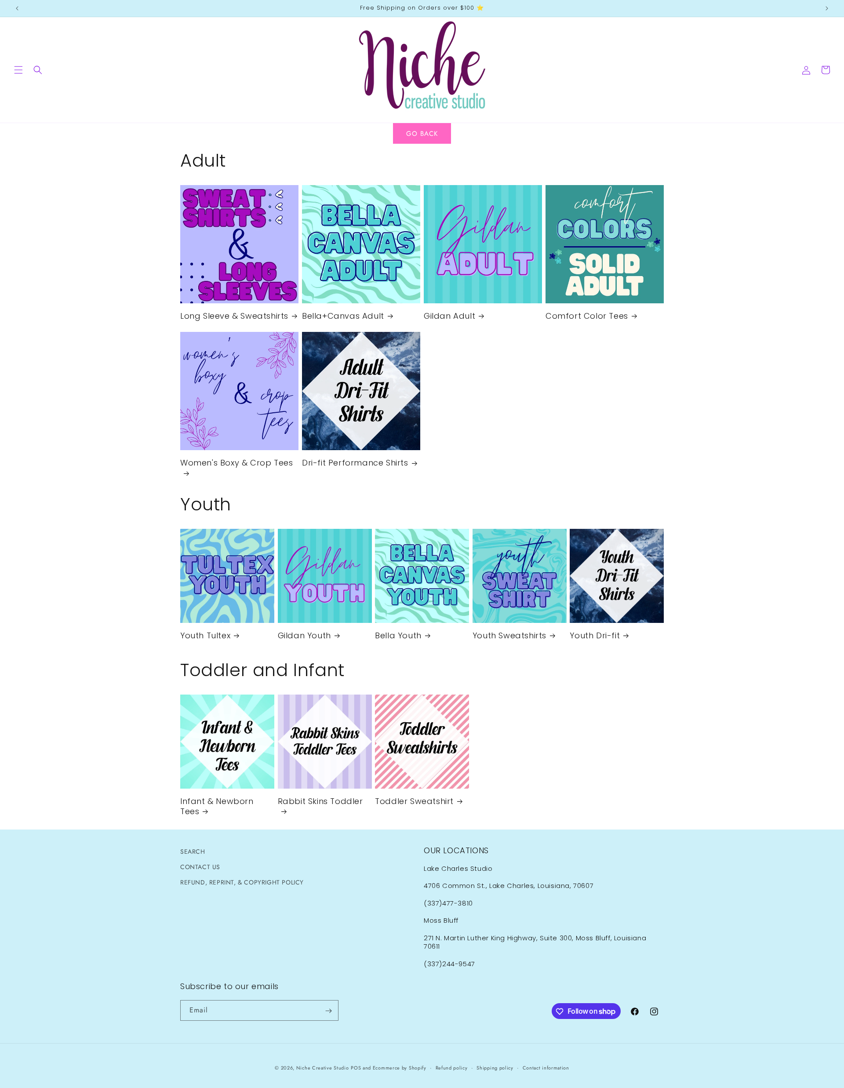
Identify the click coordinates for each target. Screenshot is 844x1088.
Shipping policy (495, 1067)
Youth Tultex (205, 635)
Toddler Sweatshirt (414, 801)
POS (356, 1067)
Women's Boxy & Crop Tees (236, 463)
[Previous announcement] (17, 8)
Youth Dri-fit (595, 635)
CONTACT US (200, 866)
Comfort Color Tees (587, 316)
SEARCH (192, 851)
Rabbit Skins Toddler (320, 801)
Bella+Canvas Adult (343, 316)
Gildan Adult (449, 316)
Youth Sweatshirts (509, 635)
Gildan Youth (304, 635)
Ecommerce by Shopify (399, 1067)
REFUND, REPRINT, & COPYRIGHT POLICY (242, 882)
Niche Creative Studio (322, 1067)
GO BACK (422, 133)
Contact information (546, 1067)
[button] (18, 70)
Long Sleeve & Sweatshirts (234, 316)
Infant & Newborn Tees (217, 806)
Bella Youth (398, 635)
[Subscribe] (328, 1011)
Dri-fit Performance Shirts (355, 463)
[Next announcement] (827, 8)
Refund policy (452, 1067)
